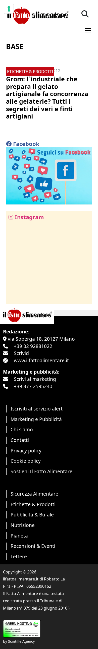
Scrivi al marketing (35, 379)
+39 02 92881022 (33, 346)
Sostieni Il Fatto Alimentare (41, 471)
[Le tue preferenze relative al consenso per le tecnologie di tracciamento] (9, 9)
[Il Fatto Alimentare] (37, 14)
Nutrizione (23, 525)
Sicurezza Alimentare (34, 493)
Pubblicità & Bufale (32, 514)
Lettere (19, 556)
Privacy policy (26, 450)
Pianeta (19, 535)
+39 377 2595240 (33, 386)
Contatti (20, 440)
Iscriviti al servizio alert (37, 408)
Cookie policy (26, 460)
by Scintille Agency (19, 641)
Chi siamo (22, 429)
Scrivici (21, 353)
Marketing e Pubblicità (36, 419)
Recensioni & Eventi (33, 546)
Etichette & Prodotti (33, 504)
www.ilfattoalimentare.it (41, 360)
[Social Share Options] (13, 297)
